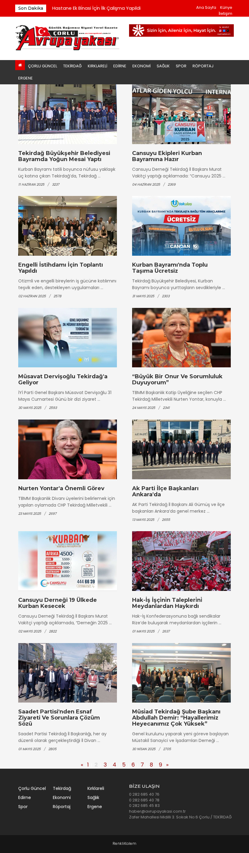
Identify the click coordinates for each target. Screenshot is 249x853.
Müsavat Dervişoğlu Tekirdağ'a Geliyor (62, 379)
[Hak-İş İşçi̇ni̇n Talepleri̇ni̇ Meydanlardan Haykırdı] (181, 561)
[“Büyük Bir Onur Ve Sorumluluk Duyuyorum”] (181, 338)
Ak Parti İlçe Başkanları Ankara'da (165, 491)
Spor (181, 66)
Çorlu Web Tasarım (125, 844)
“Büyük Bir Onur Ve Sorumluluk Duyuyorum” (177, 379)
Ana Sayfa (206, 7)
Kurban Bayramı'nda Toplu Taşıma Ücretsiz (170, 267)
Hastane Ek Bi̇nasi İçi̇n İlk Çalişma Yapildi (96, 8)
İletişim (225, 13)
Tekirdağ (72, 66)
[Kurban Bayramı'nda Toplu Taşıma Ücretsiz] (181, 226)
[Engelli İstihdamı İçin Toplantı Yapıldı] (67, 226)
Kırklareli (97, 66)
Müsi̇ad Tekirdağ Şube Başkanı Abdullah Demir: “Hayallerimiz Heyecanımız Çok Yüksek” (176, 717)
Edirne (119, 66)
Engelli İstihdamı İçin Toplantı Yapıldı (60, 267)
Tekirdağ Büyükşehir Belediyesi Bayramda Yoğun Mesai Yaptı (64, 156)
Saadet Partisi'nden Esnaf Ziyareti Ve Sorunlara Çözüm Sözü (59, 717)
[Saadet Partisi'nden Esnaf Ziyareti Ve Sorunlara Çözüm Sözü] (67, 673)
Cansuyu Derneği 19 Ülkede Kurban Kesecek (57, 603)
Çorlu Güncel (42, 66)
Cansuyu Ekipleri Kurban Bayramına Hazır (167, 156)
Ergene (25, 78)
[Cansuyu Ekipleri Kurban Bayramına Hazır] (181, 114)
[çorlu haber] (67, 38)
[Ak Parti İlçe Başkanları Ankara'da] (181, 449)
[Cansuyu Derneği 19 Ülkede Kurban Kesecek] (67, 561)
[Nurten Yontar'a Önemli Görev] (67, 449)
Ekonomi (141, 66)
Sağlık (163, 66)
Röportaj (203, 66)
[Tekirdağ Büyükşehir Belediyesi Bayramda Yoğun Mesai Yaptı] (67, 114)
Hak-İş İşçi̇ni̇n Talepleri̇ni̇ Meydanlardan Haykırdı (167, 603)
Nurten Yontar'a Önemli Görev (61, 488)
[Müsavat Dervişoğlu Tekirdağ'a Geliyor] (67, 338)
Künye (226, 7)
